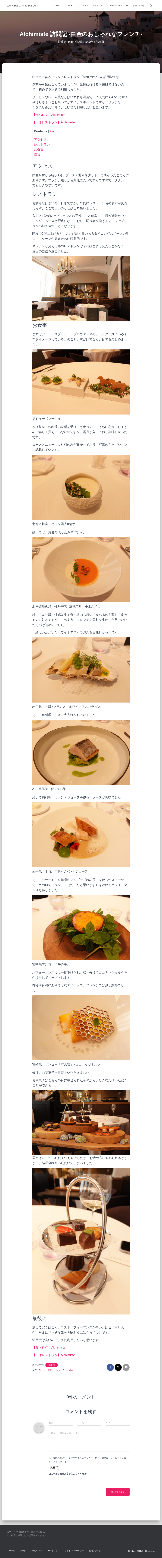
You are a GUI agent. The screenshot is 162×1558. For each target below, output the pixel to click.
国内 (71, 1370)
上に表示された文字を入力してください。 (70, 1473)
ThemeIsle (150, 1551)
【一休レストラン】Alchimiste (53, 122)
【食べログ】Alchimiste (48, 115)
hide (51, 131)
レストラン (42, 144)
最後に (39, 155)
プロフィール (82, 5)
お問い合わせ (138, 5)
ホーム (57, 5)
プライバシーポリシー (118, 5)
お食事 (39, 150)
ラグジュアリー (46, 1370)
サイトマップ (98, 5)
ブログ (67, 5)
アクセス (40, 139)
